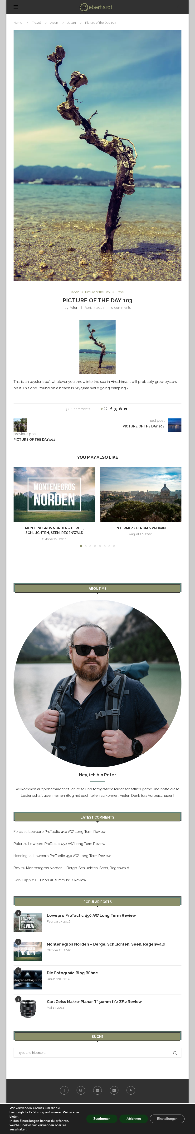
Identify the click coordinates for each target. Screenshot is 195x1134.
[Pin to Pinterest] (120, 409)
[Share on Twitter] (115, 409)
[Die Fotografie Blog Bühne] (28, 979)
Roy (17, 868)
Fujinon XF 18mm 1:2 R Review (61, 880)
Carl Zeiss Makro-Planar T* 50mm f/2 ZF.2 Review (94, 1001)
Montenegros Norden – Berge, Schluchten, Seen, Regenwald (77, 868)
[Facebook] (64, 1090)
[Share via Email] (125, 409)
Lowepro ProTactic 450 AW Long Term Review (67, 831)
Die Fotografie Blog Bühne (72, 973)
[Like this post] (105, 409)
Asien (54, 22)
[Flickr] (97, 1090)
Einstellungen (29, 1121)
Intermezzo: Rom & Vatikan (141, 528)
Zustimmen (101, 1118)
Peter (73, 307)
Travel (36, 22)
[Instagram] (81, 1090)
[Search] (179, 7)
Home (18, 22)
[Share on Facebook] (111, 409)
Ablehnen (134, 1118)
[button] (20, 507)
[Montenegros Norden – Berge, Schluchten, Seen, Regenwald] (54, 494)
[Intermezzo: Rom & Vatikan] (140, 494)
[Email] (114, 1090)
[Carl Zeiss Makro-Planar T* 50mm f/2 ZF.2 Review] (28, 1008)
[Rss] (131, 1090)
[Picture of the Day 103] (97, 347)
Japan (71, 22)
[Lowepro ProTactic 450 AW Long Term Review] (28, 922)
